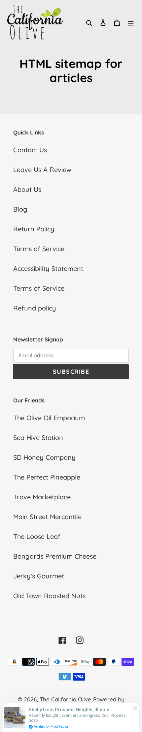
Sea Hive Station (38, 437)
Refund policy (34, 308)
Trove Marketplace (42, 497)
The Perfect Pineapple (46, 477)
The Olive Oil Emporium (49, 418)
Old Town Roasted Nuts (49, 596)
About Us (27, 189)
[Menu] (131, 22)
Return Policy (33, 229)
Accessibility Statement (48, 268)
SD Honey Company (44, 457)
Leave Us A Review (42, 169)
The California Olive (65, 699)
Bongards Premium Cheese (54, 556)
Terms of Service (38, 249)
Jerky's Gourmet (38, 576)
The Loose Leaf (36, 536)
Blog (20, 209)
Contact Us (30, 150)
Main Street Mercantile (47, 516)
